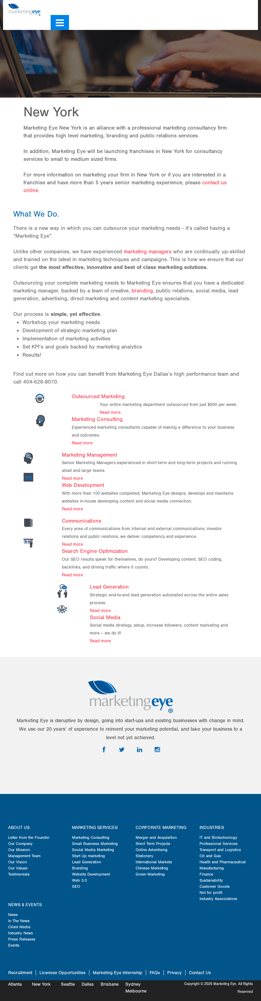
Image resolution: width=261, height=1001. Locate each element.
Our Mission (19, 849)
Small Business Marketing (95, 843)
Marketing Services (95, 827)
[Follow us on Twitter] (224, 7)
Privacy (174, 972)
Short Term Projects (153, 843)
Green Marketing (150, 874)
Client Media (19, 926)
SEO (76, 886)
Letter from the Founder (28, 837)
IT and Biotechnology (218, 837)
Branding (80, 868)
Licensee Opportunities (62, 972)
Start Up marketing (88, 855)
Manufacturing (211, 868)
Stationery (144, 855)
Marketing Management (89, 455)
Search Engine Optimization (95, 551)
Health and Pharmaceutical (222, 862)
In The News (19, 920)
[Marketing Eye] (24, 9)
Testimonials (19, 874)
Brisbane (110, 984)
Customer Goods (214, 886)
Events (13, 945)
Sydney (133, 984)
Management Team (24, 855)
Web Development (83, 485)
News (13, 914)
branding (142, 291)
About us (19, 827)
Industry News (20, 933)
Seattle (68, 984)
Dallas (88, 984)
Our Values (18, 868)
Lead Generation (109, 587)
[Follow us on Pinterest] (253, 7)
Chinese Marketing (152, 868)
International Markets (154, 862)
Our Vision (17, 862)
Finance (206, 874)
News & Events (25, 904)
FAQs (155, 972)
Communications (81, 521)
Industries (211, 827)
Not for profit (210, 892)
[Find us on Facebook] (215, 7)
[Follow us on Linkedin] (234, 7)
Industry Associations (218, 898)
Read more (110, 412)
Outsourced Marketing (98, 396)
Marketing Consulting (97, 419)
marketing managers (148, 252)
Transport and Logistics (220, 849)
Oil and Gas (210, 855)
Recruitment (20, 972)
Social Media (105, 617)
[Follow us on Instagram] (244, 7)
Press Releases (21, 939)
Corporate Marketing (161, 827)
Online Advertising (152, 849)
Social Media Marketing (93, 849)
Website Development (91, 874)
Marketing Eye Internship (117, 972)
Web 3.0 (79, 880)
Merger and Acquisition (156, 837)
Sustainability (211, 880)
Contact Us (200, 972)
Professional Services (218, 843)
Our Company (20, 843)
